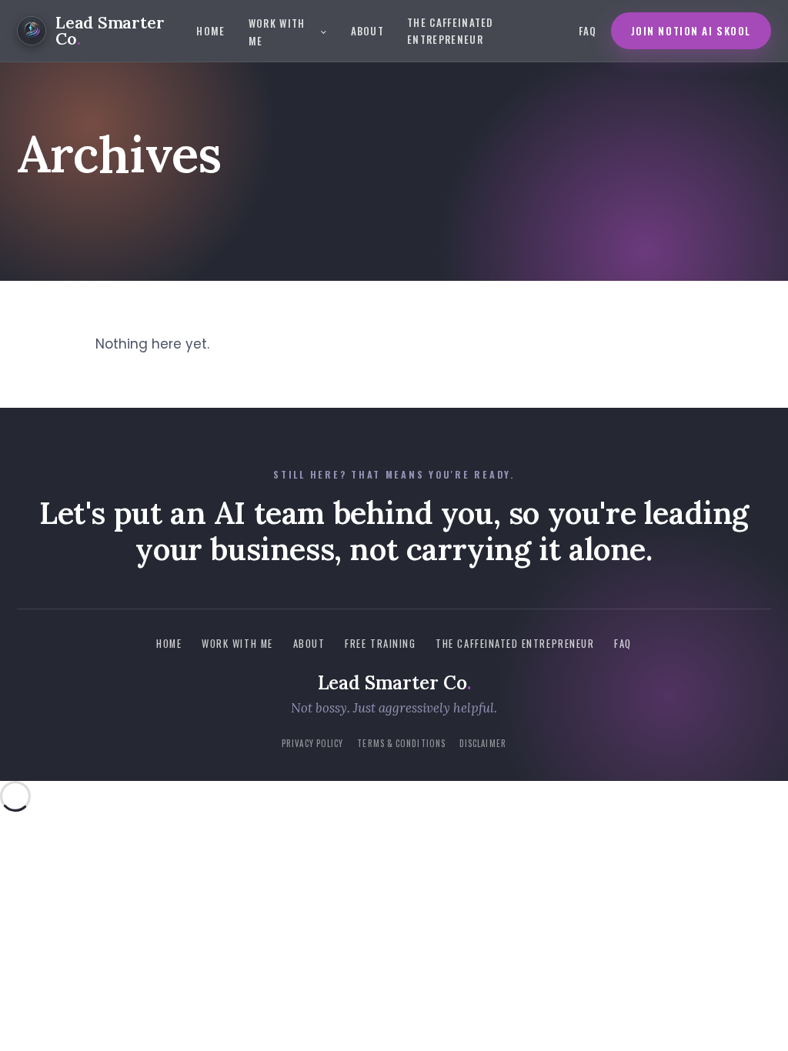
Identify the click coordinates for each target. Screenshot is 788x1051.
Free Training (380, 643)
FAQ (588, 30)
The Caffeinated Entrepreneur (450, 31)
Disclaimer (482, 743)
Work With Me (277, 31)
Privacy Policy (312, 743)
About (368, 30)
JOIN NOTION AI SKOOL (691, 30)
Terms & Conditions (401, 743)
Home (210, 30)
